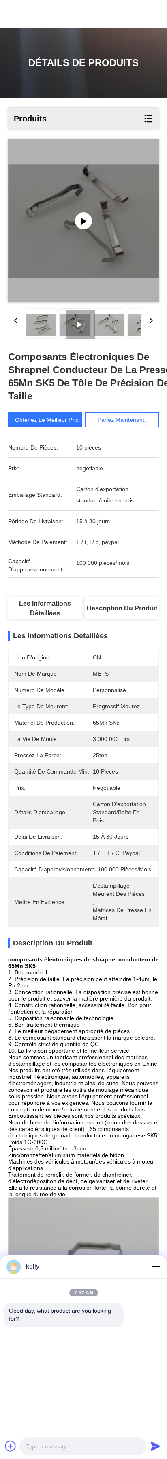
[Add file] (10, 1446)
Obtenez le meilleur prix (46, 420)
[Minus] (156, 1267)
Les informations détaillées (45, 608)
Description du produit (122, 608)
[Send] (155, 1446)
